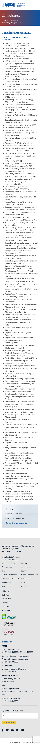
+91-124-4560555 (10, 652)
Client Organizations (13, 514)
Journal (24, 571)
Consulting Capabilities (14, 518)
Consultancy (13, 20)
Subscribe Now (8, 722)
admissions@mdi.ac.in (12, 649)
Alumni (24, 586)
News (4, 586)
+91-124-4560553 (10, 701)
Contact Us (6, 606)
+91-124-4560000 (10, 560)
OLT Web (5, 595)
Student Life (6, 582)
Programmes (7, 567)
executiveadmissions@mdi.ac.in (16, 659)
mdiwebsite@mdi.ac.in (12, 557)
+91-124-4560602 (10, 672)
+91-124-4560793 (10, 662)
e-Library (5, 591)
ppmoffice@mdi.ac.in (12, 698)
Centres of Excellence (10, 578)
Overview (9, 509)
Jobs (23, 582)
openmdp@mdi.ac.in (11, 689)
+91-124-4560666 (26, 652)
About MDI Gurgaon (10, 563)
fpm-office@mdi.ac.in (12, 679)
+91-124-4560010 (10, 682)
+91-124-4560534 (26, 691)
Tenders (5, 602)
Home (4, 20)
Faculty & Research (9, 575)
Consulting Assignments (11, 23)
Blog (3, 571)
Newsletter (6, 599)
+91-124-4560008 (10, 691)
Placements (26, 578)
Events (24, 563)
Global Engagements (29, 575)
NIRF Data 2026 (8, 610)
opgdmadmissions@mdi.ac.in (15, 669)
